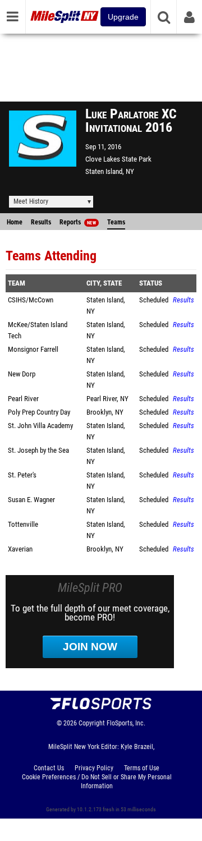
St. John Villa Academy (40, 425)
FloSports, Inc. (126, 723)
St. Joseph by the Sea (38, 450)
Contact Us (49, 768)
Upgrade (123, 16)
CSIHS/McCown (30, 300)
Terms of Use (141, 768)
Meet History (30, 201)
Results (41, 222)
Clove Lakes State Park (118, 159)
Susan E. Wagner (31, 499)
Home (14, 222)
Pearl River (23, 398)
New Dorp (21, 374)
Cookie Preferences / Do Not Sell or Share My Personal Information (97, 781)
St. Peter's (22, 475)
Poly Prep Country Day (39, 412)
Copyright (92, 723)
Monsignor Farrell (33, 349)
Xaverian (20, 549)
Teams (116, 222)
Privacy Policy (94, 768)
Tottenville (23, 524)
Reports (77, 222)
